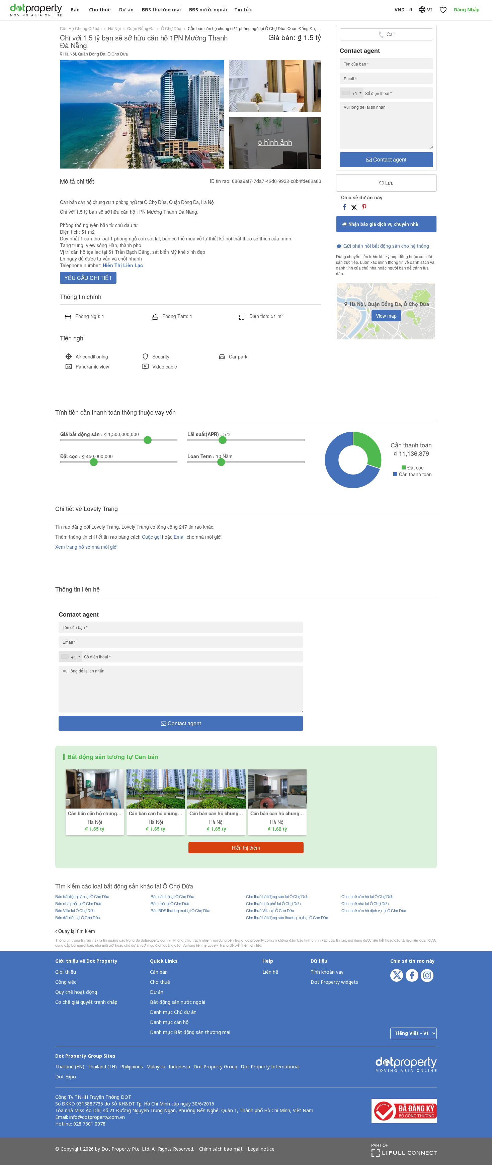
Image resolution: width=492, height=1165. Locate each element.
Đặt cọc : (70, 456)
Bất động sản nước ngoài (177, 1002)
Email (180, 536)
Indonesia (179, 1067)
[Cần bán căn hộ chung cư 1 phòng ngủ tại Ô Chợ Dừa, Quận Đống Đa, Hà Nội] (277, 788)
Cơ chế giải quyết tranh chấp (86, 1002)
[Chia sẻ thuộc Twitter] (354, 206)
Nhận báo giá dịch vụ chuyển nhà (382, 224)
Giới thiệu (65, 972)
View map (386, 315)
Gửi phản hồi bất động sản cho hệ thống (385, 245)
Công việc (65, 982)
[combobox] (351, 93)
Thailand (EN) (69, 1067)
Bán (75, 9)
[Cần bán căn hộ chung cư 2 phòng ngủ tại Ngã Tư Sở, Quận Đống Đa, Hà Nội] (95, 788)
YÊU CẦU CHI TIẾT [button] (88, 278)
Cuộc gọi (151, 536)
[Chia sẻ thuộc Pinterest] (364, 206)
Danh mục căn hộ (169, 1022)
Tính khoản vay (327, 972)
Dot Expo (65, 1077)
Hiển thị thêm (246, 847)
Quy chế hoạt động (76, 992)
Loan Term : (201, 456)
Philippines (131, 1067)
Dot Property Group (215, 1067)
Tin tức (243, 9)
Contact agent (389, 159)
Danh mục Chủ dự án (173, 1012)
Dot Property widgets (334, 982)
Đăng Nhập (467, 9)
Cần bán (159, 972)
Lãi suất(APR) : (204, 434)
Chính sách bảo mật (221, 1149)
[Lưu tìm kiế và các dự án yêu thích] (442, 10)
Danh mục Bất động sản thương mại (190, 1032)
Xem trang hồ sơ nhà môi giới (86, 546)
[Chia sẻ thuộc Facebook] (344, 206)
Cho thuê (100, 9)
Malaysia (155, 1067)
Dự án (126, 9)
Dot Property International (270, 1067)
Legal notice (261, 1149)
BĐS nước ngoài (208, 9)
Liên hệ (270, 972)
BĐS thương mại (161, 9)
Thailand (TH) (102, 1067)
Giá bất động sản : (81, 434)
